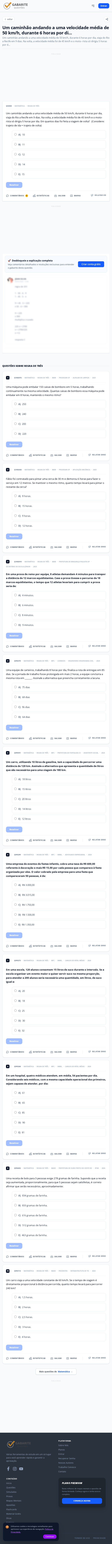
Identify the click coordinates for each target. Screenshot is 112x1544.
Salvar (61, 195)
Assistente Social (91, 753)
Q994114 (17, 1271)
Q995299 (17, 855)
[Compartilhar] (107, 19)
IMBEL (59, 855)
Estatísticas (43, 195)
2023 (35, 566)
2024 (98, 661)
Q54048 (9, 106)
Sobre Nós (63, 1445)
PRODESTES (63, 1271)
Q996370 (17, 661)
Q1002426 (18, 470)
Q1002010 (18, 561)
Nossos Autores (66, 1462)
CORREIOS (61, 661)
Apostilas (10, 1505)
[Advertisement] (56, 76)
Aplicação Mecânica (81, 470)
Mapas (77, 195)
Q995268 (17, 1066)
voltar (10, 19)
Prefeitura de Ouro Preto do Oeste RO (75, 1168)
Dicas (9, 1518)
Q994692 (17, 1168)
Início (9, 1483)
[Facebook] (8, 1469)
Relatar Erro (101, 195)
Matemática (20, 106)
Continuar (50, 1536)
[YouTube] (21, 1469)
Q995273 (17, 960)
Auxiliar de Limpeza (81, 378)
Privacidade (99, 1538)
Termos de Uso (82, 1538)
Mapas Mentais (13, 1500)
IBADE (53, 1168)
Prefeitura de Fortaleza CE (69, 753)
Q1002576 (18, 378)
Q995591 (17, 753)
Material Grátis (13, 1513)
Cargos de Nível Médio (75, 960)
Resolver (14, 184)
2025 (94, 378)
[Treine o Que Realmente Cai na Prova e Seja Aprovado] (16, 5)
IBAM (54, 378)
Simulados (11, 1492)
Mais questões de (56, 1371)
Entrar (104, 5)
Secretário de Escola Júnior (18, 566)
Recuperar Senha (66, 1458)
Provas (9, 1496)
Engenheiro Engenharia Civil (80, 661)
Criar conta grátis (91, 264)
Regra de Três (33, 106)
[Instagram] (15, 1469)
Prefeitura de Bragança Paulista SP (74, 561)
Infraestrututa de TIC (79, 1271)
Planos (61, 1449)
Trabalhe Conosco (67, 1467)
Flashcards (11, 1509)
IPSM (97, 1168)
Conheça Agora (82, 1501)
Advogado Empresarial (75, 855)
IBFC (53, 661)
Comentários (18, 195)
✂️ (9, 134)
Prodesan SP (64, 378)
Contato (62, 1471)
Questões (10, 1487)
